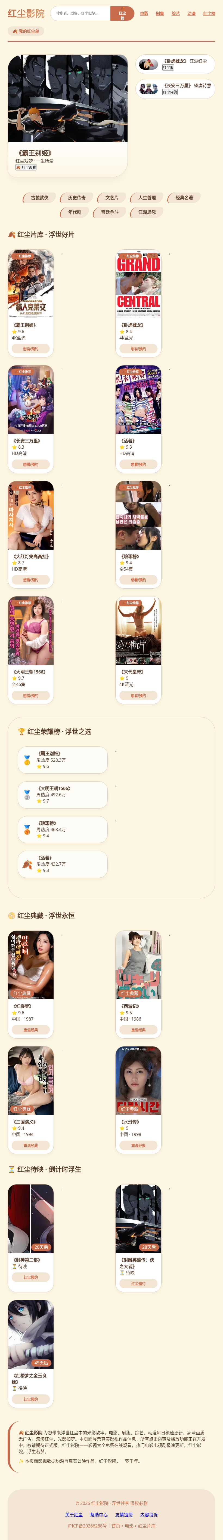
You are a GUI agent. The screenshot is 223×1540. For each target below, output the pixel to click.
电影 (144, 13)
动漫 (191, 13)
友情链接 (124, 1515)
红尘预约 (170, 92)
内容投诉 (149, 1515)
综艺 (176, 13)
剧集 (160, 13)
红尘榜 (209, 13)
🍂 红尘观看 (26, 168)
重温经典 (31, 1030)
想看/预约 (30, 349)
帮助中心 (99, 1515)
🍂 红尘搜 (122, 13)
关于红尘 (74, 1515)
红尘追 (168, 68)
